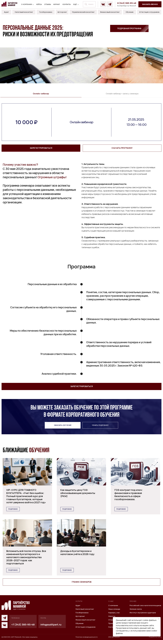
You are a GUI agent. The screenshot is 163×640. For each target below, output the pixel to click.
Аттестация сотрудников (85, 627)
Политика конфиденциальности (86, 637)
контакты (67, 4)
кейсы (39, 4)
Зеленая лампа (136, 609)
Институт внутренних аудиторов (143, 613)
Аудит (78, 605)
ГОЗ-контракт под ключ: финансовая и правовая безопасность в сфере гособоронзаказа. (128, 494)
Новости (111, 616)
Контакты (112, 627)
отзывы (47, 4)
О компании (26, 4)
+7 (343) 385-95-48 (23, 624)
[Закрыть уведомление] (159, 619)
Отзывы (111, 620)
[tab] (41, 94)
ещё (75, 4)
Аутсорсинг (80, 616)
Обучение (79, 623)
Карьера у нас (114, 613)
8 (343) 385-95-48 (126, 3)
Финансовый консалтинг (85, 620)
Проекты (111, 623)
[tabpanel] (81, 122)
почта (43, 618)
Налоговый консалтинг (85, 609)
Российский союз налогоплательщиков (145, 605)
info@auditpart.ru (50, 624)
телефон (15, 618)
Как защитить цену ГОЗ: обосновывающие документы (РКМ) (77, 493)
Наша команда (114, 609)
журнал (56, 4)
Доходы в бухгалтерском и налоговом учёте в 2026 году (77, 552)
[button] (149, 4)
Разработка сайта (155, 637)
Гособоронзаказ (82, 613)
